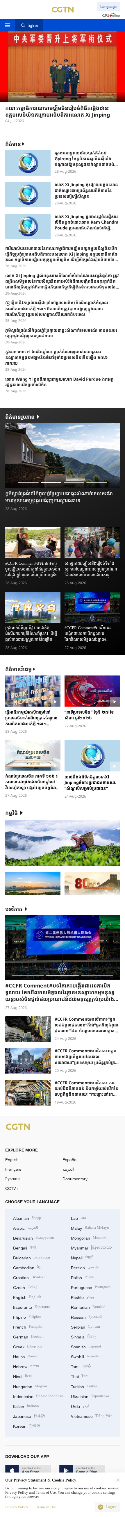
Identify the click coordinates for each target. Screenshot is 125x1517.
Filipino (27, 1316)
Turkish (84, 1386)
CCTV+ (11, 1188)
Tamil (81, 1366)
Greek (27, 1346)
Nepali (82, 1257)
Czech (25, 1287)
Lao (78, 1218)
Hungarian (30, 1386)
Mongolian (88, 1237)
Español (70, 1159)
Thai (79, 1376)
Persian (85, 1267)
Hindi (22, 1376)
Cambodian (27, 1267)
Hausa (25, 1356)
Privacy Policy (16, 1507)
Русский (12, 1178)
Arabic (25, 1227)
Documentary (75, 1178)
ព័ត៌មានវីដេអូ (18, 669)
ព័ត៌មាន (13, 143)
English (12, 1159)
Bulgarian (31, 1257)
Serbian (85, 1326)
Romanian (88, 1307)
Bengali (24, 1247)
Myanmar (91, 1247)
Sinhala (84, 1336)
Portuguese (90, 1287)
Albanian (27, 1218)
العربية (68, 1169)
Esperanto (31, 1307)
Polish (82, 1277)
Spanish (86, 1346)
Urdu (80, 1406)
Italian (26, 1406)
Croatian (29, 1277)
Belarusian (33, 1237)
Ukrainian (90, 1396)
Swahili (86, 1356)
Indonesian (38, 1396)
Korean (26, 1425)
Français (13, 1169)
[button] (28, 482)
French (27, 1326)
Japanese (29, 1416)
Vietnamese (91, 1416)
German (28, 1336)
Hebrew (26, 1366)
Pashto (82, 1297)
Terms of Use (46, 1507)
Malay (90, 1227)
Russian (86, 1316)
